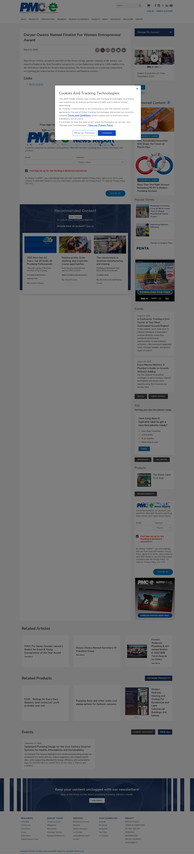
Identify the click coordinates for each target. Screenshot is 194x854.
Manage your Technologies (84, 133)
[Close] (137, 89)
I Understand (107, 133)
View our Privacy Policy (100, 125)
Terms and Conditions (79, 115)
